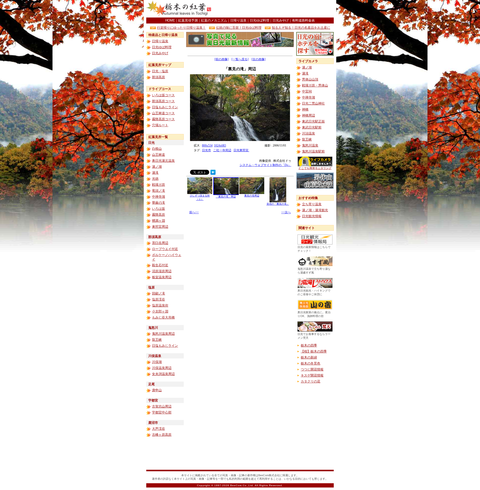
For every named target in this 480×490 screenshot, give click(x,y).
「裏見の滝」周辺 (226, 196)
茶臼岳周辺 (160, 243)
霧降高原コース (163, 119)
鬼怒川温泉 (310, 145)
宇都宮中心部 (162, 412)
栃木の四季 (309, 345)
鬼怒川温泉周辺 (163, 334)
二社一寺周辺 (222, 150)
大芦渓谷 (158, 428)
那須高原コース (163, 101)
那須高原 (158, 77)
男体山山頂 (310, 79)
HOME (170, 20)
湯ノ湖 (157, 166)
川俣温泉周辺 (162, 368)
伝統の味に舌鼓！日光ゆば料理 (239, 28)
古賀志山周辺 (162, 406)
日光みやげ (280, 20)
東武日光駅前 (312, 127)
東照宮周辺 (160, 226)
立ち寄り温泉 (312, 204)
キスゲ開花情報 (312, 375)
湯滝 (155, 172)
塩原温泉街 (160, 305)
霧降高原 (158, 214)
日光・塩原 (160, 71)
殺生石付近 (160, 265)
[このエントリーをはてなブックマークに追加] (213, 173)
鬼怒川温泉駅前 (313, 151)
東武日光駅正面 (313, 121)
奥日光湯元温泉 (163, 160)
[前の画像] (221, 59)
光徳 (155, 178)
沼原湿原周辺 (162, 271)
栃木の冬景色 (310, 363)
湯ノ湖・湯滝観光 (315, 210)
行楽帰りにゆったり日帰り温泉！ (181, 28)
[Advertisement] (275, 8)
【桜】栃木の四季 (314, 351)
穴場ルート (160, 125)
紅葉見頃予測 (188, 20)
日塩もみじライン (165, 107)
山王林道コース (163, 113)
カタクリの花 (310, 381)
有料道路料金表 (303, 20)
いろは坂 (158, 208)
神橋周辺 (308, 115)
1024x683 (220, 145)
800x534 (207, 145)
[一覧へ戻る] (240, 59)
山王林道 (158, 154)
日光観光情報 (312, 216)
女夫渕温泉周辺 (163, 374)
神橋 (305, 109)
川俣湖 (157, 362)
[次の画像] (259, 59)
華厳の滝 (158, 202)
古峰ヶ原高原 (162, 434)
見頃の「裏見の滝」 (277, 203)
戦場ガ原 (158, 184)
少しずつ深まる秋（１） (200, 197)
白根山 (157, 148)
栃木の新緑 (309, 357)
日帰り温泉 (238, 20)
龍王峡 (157, 340)
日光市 (206, 150)
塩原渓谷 (158, 299)
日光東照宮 (241, 150)
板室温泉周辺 (162, 277)
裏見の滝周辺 (251, 195)
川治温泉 (308, 133)
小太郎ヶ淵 (160, 311)
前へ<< (194, 212)
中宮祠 (307, 91)
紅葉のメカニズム (214, 20)
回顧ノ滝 (158, 293)
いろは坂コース (163, 95)
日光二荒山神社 (313, 103)
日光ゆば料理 (259, 20)
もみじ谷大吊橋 (163, 317)
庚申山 (157, 390)
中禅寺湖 (158, 196)
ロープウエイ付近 (165, 249)
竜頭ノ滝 (158, 190)
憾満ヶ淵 (158, 220)
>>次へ (286, 212)
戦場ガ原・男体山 (315, 85)
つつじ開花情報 (312, 369)
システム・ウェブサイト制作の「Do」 (265, 165)
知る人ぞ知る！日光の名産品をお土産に (301, 28)
